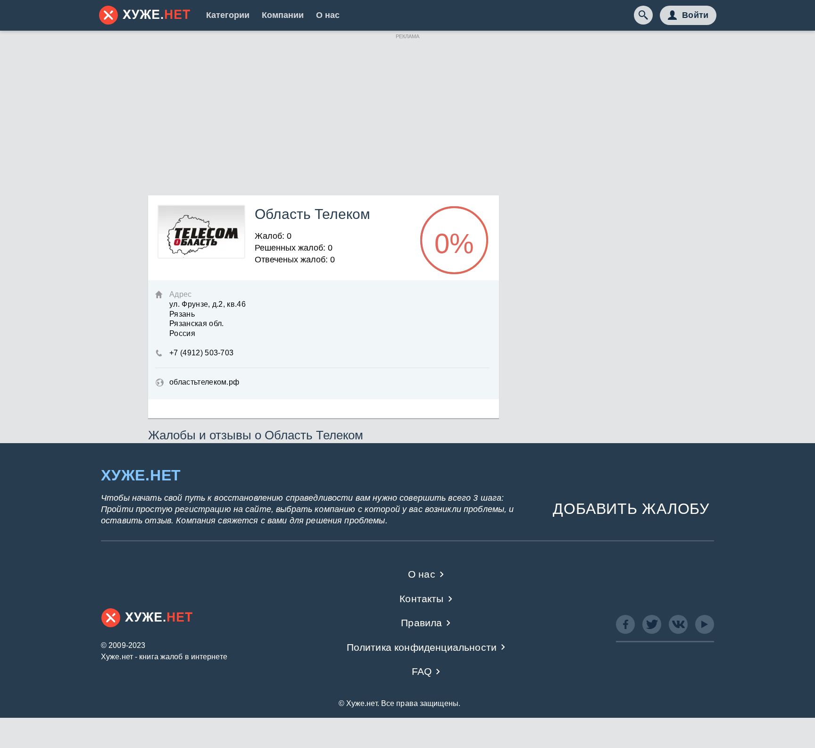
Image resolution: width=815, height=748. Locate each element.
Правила (421, 622)
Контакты (421, 598)
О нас (328, 15)
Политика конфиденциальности (422, 647)
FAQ (422, 671)
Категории (227, 15)
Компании (283, 15)
